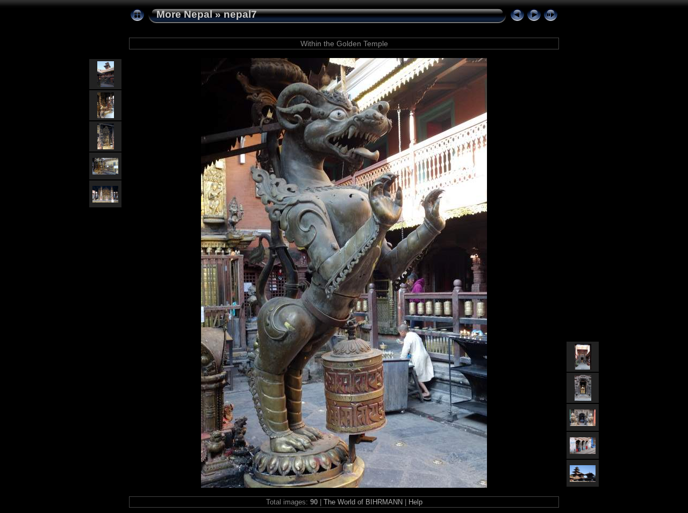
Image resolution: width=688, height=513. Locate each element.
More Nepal (184, 14)
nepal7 (240, 14)
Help (415, 502)
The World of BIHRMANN (363, 502)
